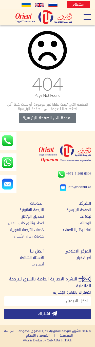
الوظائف (85, 223)
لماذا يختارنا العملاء (77, 230)
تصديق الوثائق (32, 216)
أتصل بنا (37, 264)
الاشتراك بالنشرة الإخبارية (72, 292)
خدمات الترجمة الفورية (27, 230)
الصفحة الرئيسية (78, 210)
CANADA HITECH (59, 340)
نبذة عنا (85, 216)
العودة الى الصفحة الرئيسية (48, 118)
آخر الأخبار (84, 258)
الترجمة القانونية (32, 210)
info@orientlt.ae (79, 187)
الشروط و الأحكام (37, 335)
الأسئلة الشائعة (32, 258)
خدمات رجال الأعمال (29, 236)
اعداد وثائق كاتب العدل (26, 223)
